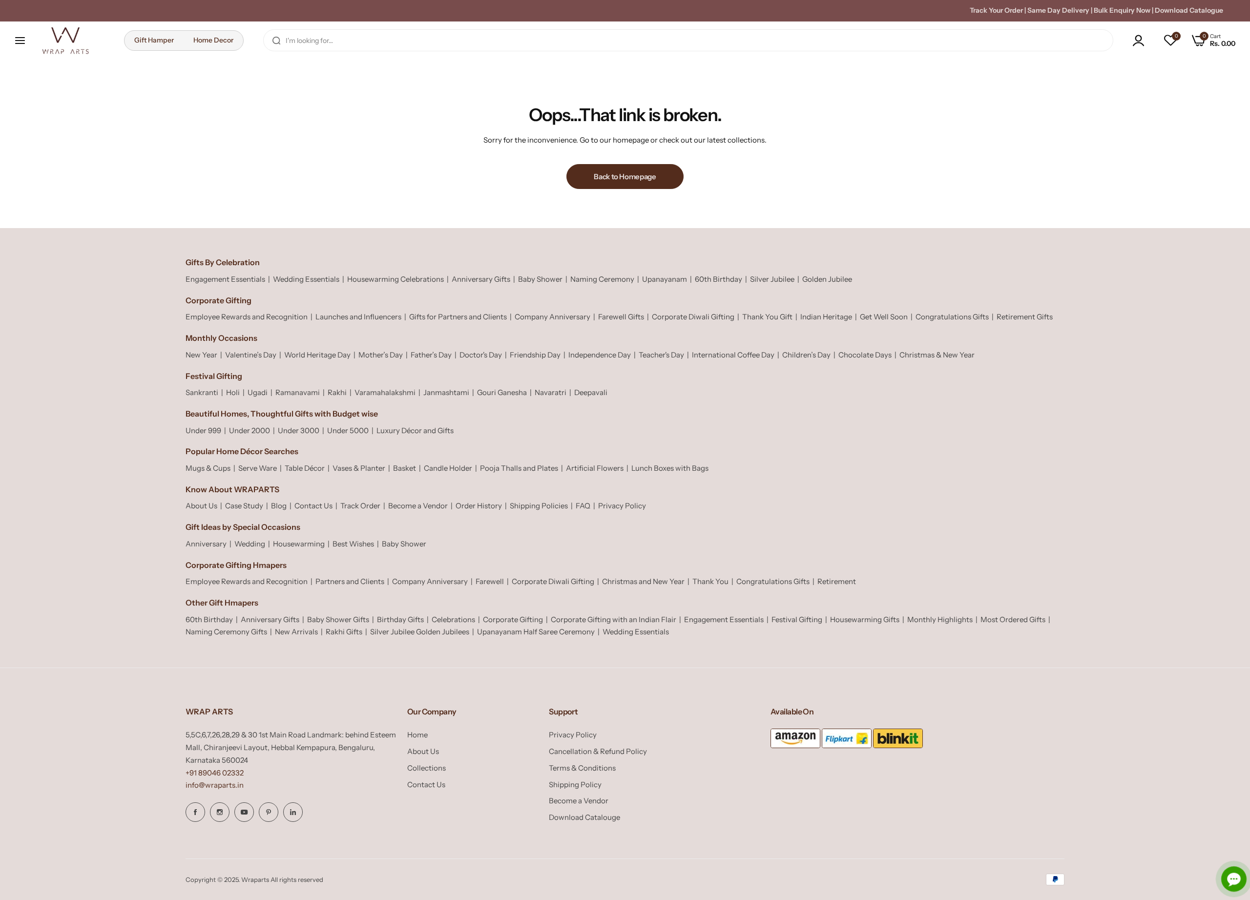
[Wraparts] (65, 40)
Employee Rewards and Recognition (247, 316)
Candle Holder (448, 468)
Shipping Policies (539, 505)
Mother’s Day (380, 354)
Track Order (360, 505)
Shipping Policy (575, 784)
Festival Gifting (796, 619)
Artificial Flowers (595, 468)
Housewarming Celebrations (395, 279)
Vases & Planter (359, 468)
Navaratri (550, 392)
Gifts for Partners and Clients (458, 316)
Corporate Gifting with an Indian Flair (613, 619)
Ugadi (258, 392)
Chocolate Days (865, 354)
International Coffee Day (733, 354)
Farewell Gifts (621, 316)
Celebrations (453, 619)
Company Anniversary (552, 316)
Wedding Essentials (306, 279)
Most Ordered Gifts (1012, 619)
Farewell (490, 581)
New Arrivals (296, 631)
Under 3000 (298, 430)
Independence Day (599, 354)
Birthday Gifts (400, 619)
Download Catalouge (584, 817)
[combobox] (688, 40)
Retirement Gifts (1025, 316)
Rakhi (337, 392)
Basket (404, 468)
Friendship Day (535, 354)
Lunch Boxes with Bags (669, 468)
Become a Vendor (418, 505)
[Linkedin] (293, 812)
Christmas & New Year (937, 354)
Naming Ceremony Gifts (226, 631)
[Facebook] (195, 812)
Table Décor (305, 468)
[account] (1141, 40)
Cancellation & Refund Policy (598, 751)
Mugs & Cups (208, 468)
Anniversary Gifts (481, 279)
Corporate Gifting (513, 619)
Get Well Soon (884, 316)
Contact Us (313, 505)
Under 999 (203, 430)
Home (417, 734)
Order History (479, 505)
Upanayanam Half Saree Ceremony (536, 631)
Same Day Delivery (1058, 10)
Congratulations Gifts (952, 316)
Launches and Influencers (358, 316)
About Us (201, 505)
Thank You (710, 581)
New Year (201, 354)
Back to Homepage (625, 176)
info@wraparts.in (215, 785)
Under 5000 (348, 430)
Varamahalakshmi (385, 392)
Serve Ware (257, 468)
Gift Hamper (154, 40)
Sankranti (202, 392)
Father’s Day (431, 354)
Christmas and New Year (643, 581)
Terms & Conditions (582, 768)
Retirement (836, 581)
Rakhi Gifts (344, 631)
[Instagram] (219, 812)
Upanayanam (664, 279)
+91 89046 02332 (215, 772)
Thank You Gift (767, 316)
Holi (233, 392)
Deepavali (590, 392)
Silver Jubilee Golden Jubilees (419, 631)
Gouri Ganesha (502, 392)
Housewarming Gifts (864, 619)
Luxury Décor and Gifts (415, 430)
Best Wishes (353, 543)
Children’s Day (806, 354)
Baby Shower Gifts (338, 619)
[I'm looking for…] (276, 40)
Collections (426, 768)
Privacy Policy (622, 505)
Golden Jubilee (827, 279)
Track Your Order (996, 10)
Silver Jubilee (772, 279)
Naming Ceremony (602, 279)
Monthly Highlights (940, 619)
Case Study (244, 505)
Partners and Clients (349, 581)
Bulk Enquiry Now (1122, 10)
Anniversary (206, 543)
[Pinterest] (268, 812)
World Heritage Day (317, 354)
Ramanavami (297, 392)
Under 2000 (249, 430)
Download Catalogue (1189, 10)
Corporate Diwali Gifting (693, 316)
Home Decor (213, 40)
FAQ (583, 505)
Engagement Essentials (225, 279)
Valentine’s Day (250, 354)
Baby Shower (540, 279)
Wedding (249, 543)
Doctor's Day (480, 354)
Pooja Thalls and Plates (519, 468)
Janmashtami (446, 392)
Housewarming (299, 543)
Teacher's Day (661, 354)
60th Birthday (718, 279)
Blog (279, 505)
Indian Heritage (826, 316)
